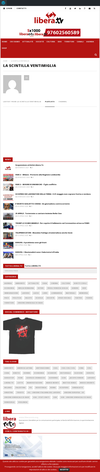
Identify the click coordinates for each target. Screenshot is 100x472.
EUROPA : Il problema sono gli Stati (30, 242)
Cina (81, 368)
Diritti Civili (80, 283)
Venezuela (9, 402)
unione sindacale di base (16, 397)
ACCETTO (64, 469)
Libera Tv (8, 383)
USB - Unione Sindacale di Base (76, 397)
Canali (80, 42)
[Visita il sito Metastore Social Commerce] (50, 33)
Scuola (39, 298)
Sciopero (64, 387)
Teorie (89, 298)
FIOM (20, 378)
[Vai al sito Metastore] (22, 335)
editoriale (65, 373)
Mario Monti (52, 383)
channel (62, 102)
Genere (75, 288)
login (9, 8)
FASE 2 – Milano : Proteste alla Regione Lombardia (37, 174)
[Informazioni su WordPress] (3, 3)
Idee (60, 42)
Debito (16, 373)
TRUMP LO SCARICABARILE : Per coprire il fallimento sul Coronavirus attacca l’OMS (52, 223)
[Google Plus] (84, 8)
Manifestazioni (34, 383)
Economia (9, 288)
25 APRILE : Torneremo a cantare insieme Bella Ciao (38, 213)
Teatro (78, 298)
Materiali (70, 293)
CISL (89, 368)
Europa (90, 373)
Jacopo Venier (76, 378)
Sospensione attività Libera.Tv (29, 165)
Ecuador (52, 373)
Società (40, 42)
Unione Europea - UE (74, 392)
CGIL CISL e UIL (68, 368)
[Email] (89, 8)
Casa (44, 283)
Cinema (54, 283)
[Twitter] (75, 8)
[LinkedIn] (80, 8)
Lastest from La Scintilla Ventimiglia (22, 102)
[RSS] (94, 8)
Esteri (41, 288)
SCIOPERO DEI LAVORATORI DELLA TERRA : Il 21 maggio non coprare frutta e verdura (53, 194)
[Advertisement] (22, 136)
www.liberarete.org (28, 417)
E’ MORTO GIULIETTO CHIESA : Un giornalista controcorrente (42, 204)
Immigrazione (11, 293)
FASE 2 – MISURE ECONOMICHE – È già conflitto (36, 184)
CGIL (56, 368)
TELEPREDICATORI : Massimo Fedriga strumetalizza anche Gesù (43, 233)
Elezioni (78, 373)
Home (4, 42)
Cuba (6, 373)
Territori (69, 42)
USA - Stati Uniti (41, 397)
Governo (53, 378)
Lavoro (25, 293)
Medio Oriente (87, 383)
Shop (4, 48)
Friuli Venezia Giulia (58, 288)
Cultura (50, 42)
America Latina (24, 368)
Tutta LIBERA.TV (33, 266)
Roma (53, 387)
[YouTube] (70, 8)
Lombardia (56, 293)
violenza (22, 402)
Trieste (20, 392)
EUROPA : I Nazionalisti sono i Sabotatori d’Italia (37, 252)
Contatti (21, 8)
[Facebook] (65, 8)
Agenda (90, 42)
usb (55, 397)
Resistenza (41, 387)
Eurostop (9, 378)
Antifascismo (43, 368)
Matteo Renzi (69, 383)
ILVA (64, 378)
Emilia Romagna (26, 288)
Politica (17, 298)
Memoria (83, 293)
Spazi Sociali (64, 298)
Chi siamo (15, 42)
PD (30, 387)
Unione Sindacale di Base (30, 303)
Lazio (36, 293)
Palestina (20, 387)
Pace (6, 298)
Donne (27, 373)
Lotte (20, 383)
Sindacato (77, 387)
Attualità (27, 42)
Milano (8, 387)
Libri (45, 293)
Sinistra (8, 392)
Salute (28, 298)
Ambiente (20, 283)
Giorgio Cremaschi (35, 378)
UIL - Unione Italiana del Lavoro (44, 392)
